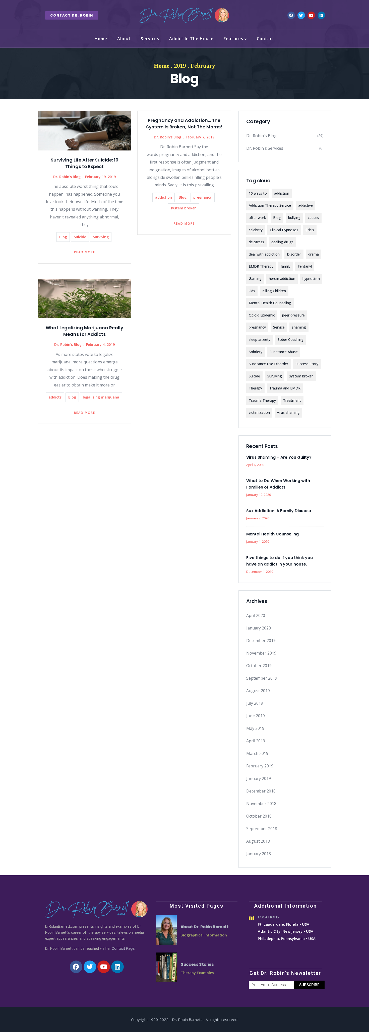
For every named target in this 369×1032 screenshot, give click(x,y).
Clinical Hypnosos (284, 229)
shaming (299, 327)
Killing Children (274, 290)
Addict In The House (191, 38)
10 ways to (258, 193)
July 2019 (254, 703)
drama (313, 254)
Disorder (294, 254)
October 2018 (259, 816)
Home (101, 38)
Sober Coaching (290, 339)
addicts (55, 397)
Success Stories (197, 964)
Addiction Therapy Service (270, 205)
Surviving (101, 236)
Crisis (309, 229)
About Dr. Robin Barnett (204, 927)
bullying (294, 217)
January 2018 (258, 853)
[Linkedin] (321, 15)
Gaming (255, 278)
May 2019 (255, 728)
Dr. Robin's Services (264, 148)
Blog (63, 236)
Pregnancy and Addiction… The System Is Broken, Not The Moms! (184, 123)
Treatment (292, 400)
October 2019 (259, 665)
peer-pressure (293, 315)
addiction (163, 197)
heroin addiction (282, 278)
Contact (265, 38)
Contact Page (123, 948)
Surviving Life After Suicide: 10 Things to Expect (84, 163)
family (285, 266)
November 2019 (261, 653)
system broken (183, 208)
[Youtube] (311, 15)
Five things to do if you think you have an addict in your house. (279, 561)
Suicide (80, 236)
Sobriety (255, 351)
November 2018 (261, 803)
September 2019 (261, 678)
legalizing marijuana (101, 397)
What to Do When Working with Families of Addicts (278, 484)
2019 (180, 65)
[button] (71, 15)
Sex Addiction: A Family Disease (278, 511)
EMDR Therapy (261, 266)
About (124, 38)
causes (313, 217)
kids (252, 290)
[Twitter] (301, 15)
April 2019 (255, 741)
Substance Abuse (284, 351)
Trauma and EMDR (284, 388)
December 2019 (261, 640)
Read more (84, 252)
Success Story (306, 363)
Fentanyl (305, 266)
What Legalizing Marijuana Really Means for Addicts (84, 331)
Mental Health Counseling (270, 302)
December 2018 (261, 791)
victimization (259, 412)
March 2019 (257, 753)
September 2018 (261, 828)
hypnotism (311, 278)
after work (257, 217)
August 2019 (258, 690)
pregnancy (202, 197)
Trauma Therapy (262, 400)
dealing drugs (282, 242)
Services (150, 38)
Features (233, 38)
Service (279, 327)
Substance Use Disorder (268, 363)
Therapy (255, 388)
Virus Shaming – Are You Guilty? (279, 457)
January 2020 (258, 628)
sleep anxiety (259, 339)
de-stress (256, 242)
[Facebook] (291, 15)
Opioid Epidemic (262, 315)
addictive (305, 205)
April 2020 (255, 615)
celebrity (256, 229)
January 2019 (258, 778)
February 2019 (259, 766)
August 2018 (258, 841)
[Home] (184, 15)
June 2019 (255, 716)
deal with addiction (264, 254)
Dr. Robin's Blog (67, 176)
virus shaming (288, 412)
